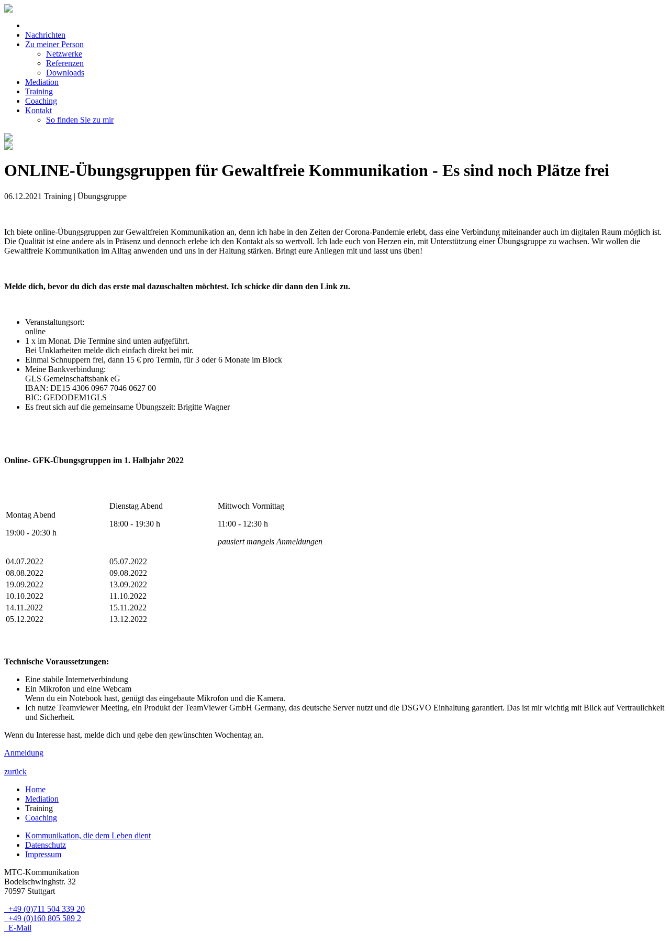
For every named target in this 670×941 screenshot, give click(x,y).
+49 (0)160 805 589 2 (42, 918)
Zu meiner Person (54, 44)
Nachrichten (45, 34)
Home (35, 789)
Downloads (65, 72)
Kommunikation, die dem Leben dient (88, 835)
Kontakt (38, 110)
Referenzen (65, 63)
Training (39, 91)
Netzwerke (64, 53)
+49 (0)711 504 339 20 (44, 908)
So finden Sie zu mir (80, 119)
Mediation (42, 82)
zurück (15, 771)
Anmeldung (23, 752)
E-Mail (17, 927)
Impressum (43, 854)
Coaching (41, 100)
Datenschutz (45, 844)
